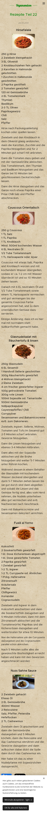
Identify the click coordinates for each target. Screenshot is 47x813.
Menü (43, 3)
